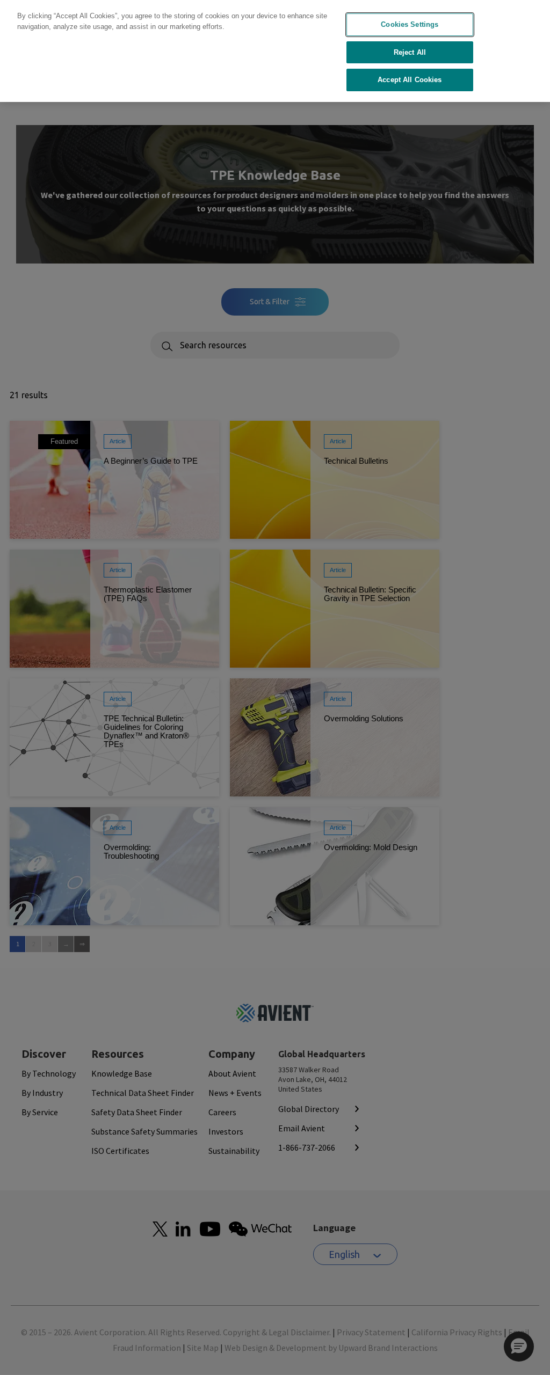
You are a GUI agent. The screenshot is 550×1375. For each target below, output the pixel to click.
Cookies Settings (409, 24)
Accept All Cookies (410, 80)
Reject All (410, 52)
